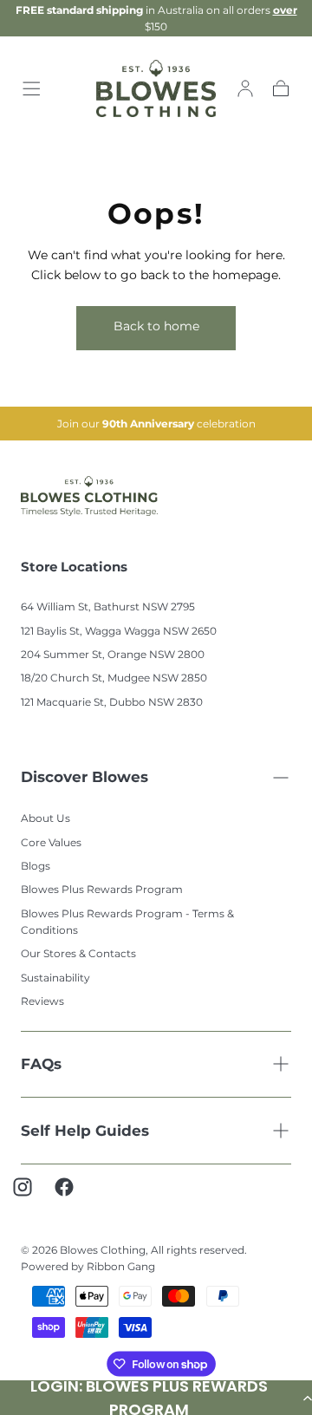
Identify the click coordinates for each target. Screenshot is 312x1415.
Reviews (42, 1000)
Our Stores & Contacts (78, 953)
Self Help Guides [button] (85, 1130)
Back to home (156, 326)
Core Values (51, 842)
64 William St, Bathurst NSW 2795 (108, 606)
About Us (45, 818)
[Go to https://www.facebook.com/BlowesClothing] (73, 1196)
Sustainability (55, 977)
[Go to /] (156, 89)
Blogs (35, 865)
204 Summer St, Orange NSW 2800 (113, 654)
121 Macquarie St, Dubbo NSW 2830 (112, 701)
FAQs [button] (41, 1064)
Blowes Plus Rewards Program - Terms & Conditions (127, 921)
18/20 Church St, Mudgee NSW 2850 (114, 677)
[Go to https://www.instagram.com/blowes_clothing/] (31, 1196)
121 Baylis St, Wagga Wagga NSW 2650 (119, 630)
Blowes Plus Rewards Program (102, 889)
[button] (31, 88)
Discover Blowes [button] (84, 777)
